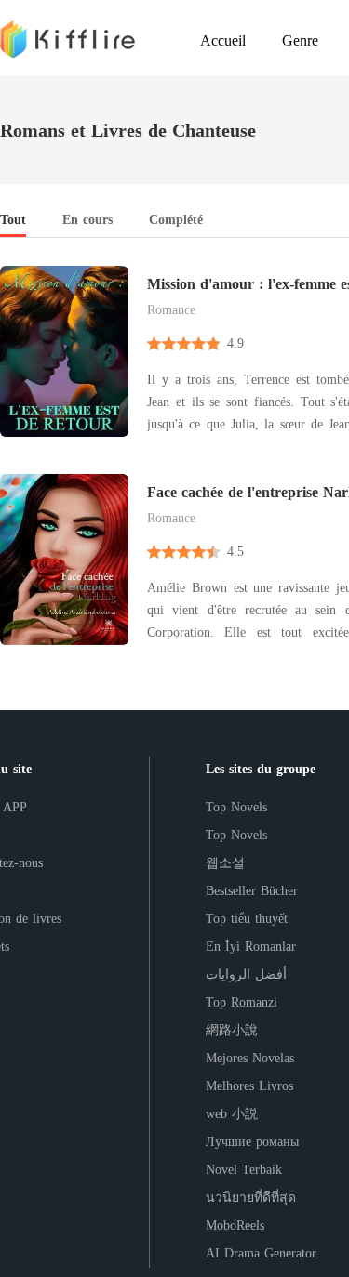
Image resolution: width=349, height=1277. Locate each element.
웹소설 (225, 863)
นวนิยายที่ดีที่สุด (251, 1198)
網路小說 (232, 1030)
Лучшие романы (252, 1142)
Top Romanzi (241, 1002)
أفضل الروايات (246, 974)
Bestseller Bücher (252, 891)
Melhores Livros (249, 1086)
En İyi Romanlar (251, 947)
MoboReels (235, 1225)
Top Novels (236, 807)
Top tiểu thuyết (247, 919)
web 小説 (232, 1114)
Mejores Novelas (250, 1058)
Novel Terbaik (244, 1170)
